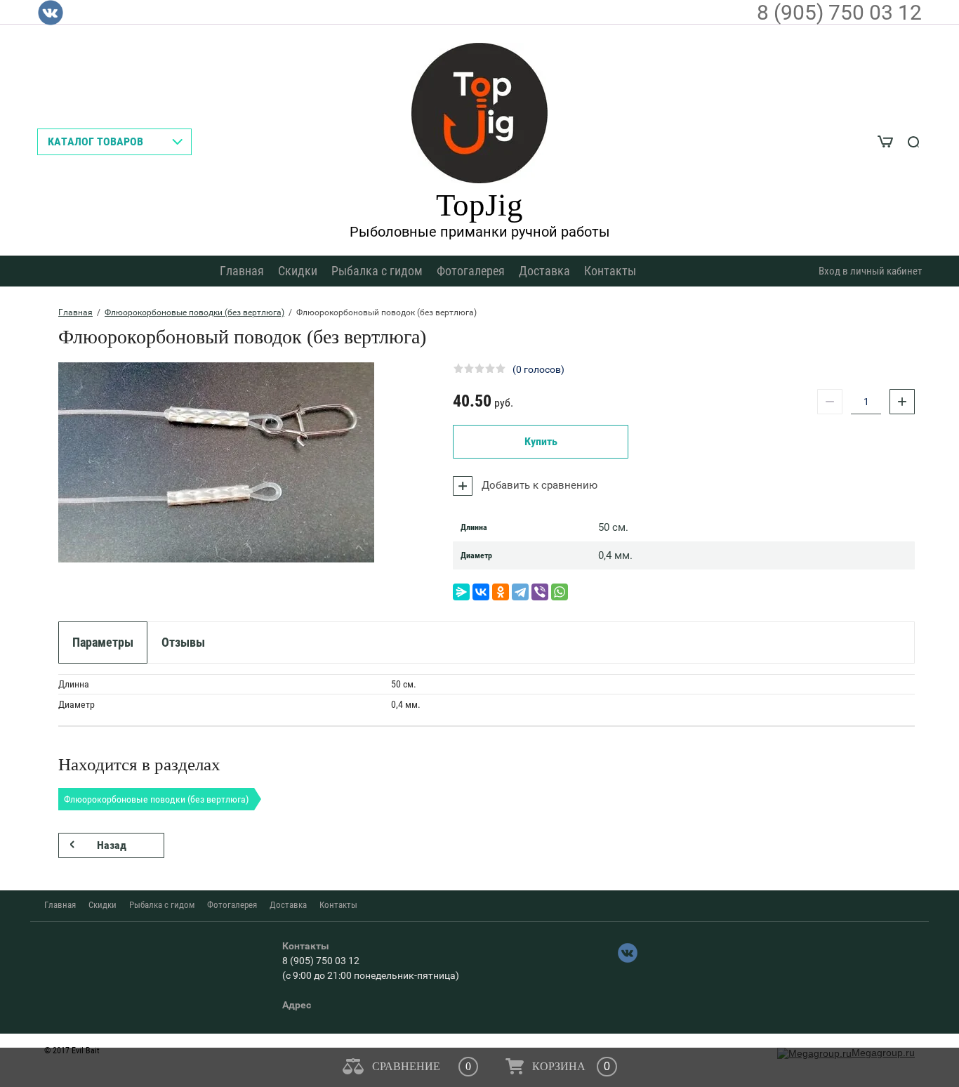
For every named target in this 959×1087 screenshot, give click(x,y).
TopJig (479, 205)
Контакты (610, 270)
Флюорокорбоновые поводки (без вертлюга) (194, 312)
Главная (242, 270)
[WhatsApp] (559, 592)
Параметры (102, 642)
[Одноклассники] (500, 592)
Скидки (297, 270)
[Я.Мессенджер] (461, 592)
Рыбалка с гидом (377, 270)
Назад (111, 845)
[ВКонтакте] (480, 592)
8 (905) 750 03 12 (839, 12)
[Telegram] (520, 592)
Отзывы (183, 642)
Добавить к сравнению (538, 485)
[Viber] (539, 592)
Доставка (544, 270)
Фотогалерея (471, 270)
